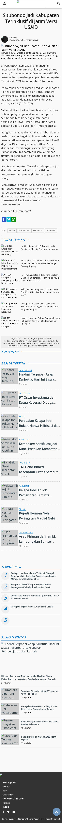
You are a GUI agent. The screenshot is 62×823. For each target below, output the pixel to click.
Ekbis (22, 416)
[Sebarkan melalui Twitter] (8, 219)
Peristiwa (24, 393)
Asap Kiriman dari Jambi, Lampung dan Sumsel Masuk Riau (37, 541)
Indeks (6, 807)
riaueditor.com (19, 819)
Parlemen (24, 486)
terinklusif (51, 230)
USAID (12, 230)
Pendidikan (25, 370)
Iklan (5, 790)
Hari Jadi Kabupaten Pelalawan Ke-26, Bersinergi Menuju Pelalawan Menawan (39, 247)
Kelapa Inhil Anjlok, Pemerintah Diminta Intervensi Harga (34, 495)
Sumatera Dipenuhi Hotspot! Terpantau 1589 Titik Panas (39, 692)
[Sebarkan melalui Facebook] (4, 219)
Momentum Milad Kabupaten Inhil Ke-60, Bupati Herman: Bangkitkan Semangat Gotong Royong (40, 263)
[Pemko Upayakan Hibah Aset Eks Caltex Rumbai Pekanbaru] (10, 724)
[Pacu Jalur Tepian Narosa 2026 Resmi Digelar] (10, 739)
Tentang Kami (9, 782)
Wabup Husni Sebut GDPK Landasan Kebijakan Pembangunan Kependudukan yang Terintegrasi (40, 306)
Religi (22, 509)
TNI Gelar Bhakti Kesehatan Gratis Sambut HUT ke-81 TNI (38, 472)
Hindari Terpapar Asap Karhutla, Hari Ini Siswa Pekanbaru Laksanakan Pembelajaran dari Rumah (28, 678)
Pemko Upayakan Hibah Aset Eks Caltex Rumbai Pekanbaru (39, 722)
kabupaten (24, 230)
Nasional (24, 439)
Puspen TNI (25, 463)
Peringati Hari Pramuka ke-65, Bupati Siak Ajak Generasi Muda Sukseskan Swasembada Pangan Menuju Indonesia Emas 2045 (33, 576)
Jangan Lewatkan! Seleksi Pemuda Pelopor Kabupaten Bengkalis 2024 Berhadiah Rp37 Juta (41, 321)
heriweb (57, 819)
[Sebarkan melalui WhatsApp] (13, 219)
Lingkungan (26, 532)
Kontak (6, 803)
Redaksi (6, 786)
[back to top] (57, 812)
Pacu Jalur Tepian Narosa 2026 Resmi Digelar (32, 606)
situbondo (37, 230)
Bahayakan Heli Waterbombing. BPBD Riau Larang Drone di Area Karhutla (39, 707)
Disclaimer (8, 794)
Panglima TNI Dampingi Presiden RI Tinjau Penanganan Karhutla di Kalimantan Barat (31, 586)
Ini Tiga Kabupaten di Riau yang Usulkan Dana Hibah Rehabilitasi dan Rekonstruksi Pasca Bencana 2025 (40, 278)
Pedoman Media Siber (13, 798)
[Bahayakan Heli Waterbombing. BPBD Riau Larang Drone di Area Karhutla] (10, 709)
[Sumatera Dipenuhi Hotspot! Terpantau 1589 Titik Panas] (10, 694)
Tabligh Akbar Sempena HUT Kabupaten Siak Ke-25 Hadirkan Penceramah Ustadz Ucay (40, 292)
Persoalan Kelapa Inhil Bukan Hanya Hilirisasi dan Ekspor (39, 425)
